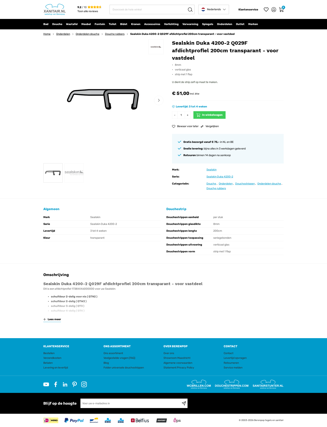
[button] (213, 9)
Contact (228, 353)
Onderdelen (63, 34)
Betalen (48, 362)
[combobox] (152, 9)
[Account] (273, 9)
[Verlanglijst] (266, 9)
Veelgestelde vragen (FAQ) (119, 358)
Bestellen (48, 353)
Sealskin (211, 169)
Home (47, 34)
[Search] (190, 9)
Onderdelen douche (87, 34)
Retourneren (231, 362)
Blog (106, 362)
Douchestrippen (245, 183)
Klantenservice (248, 9)
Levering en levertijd (55, 367)
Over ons (169, 353)
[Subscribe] (183, 403)
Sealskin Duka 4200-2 (219, 176)
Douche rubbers (115, 34)
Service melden (233, 367)
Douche (211, 183)
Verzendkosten (52, 358)
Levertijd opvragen (235, 358)
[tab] (72, 346)
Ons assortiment (113, 353)
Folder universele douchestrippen (124, 367)
